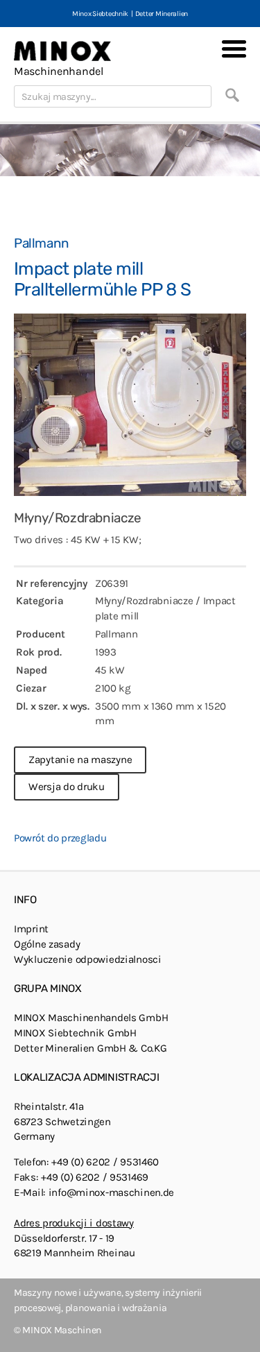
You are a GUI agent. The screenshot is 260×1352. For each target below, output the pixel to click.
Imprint (31, 929)
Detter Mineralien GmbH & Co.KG (90, 1048)
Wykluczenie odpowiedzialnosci (88, 959)
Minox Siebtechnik (100, 13)
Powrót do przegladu (60, 838)
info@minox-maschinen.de (111, 1192)
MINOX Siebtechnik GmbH (75, 1033)
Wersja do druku (66, 786)
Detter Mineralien (161, 13)
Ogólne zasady (47, 944)
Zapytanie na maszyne (80, 759)
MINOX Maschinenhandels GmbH (91, 1017)
